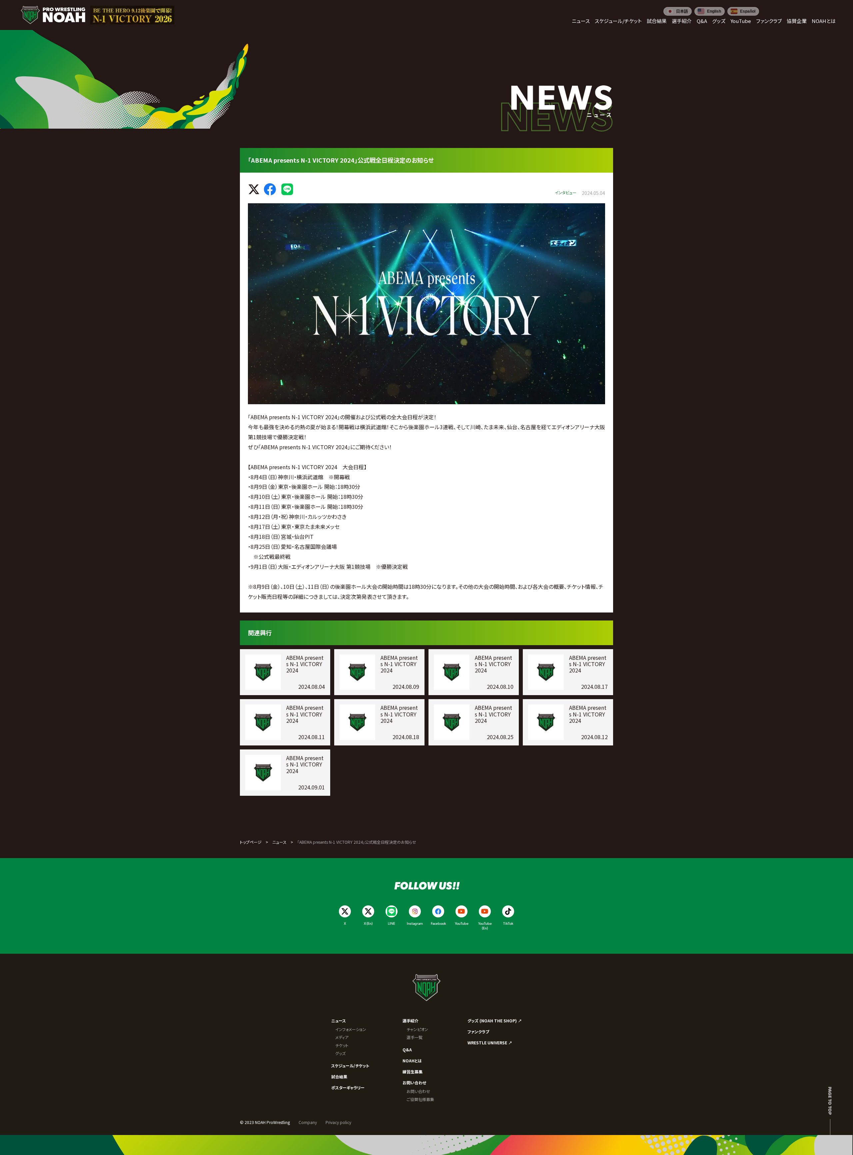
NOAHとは (412, 1060)
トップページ (251, 842)
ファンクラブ (478, 1031)
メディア (342, 1037)
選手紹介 (411, 1020)
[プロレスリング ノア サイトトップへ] (53, 15)
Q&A (407, 1049)
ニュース (279, 842)
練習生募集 (413, 1071)
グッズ (340, 1053)
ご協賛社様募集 (420, 1099)
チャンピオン (417, 1029)
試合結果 (339, 1076)
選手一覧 (415, 1037)
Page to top (830, 1101)
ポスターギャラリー (348, 1087)
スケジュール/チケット (350, 1065)
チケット (342, 1045)
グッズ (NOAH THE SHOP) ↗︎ (494, 1020)
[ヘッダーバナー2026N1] (132, 15)
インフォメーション (350, 1029)
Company (308, 1122)
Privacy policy (338, 1122)
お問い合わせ (414, 1082)
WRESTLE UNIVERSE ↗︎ (489, 1042)
